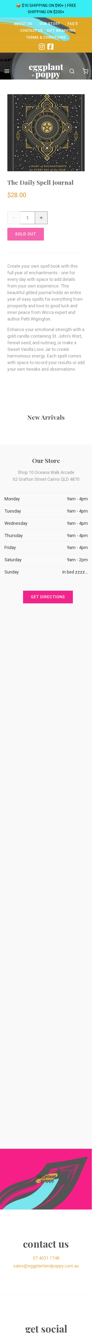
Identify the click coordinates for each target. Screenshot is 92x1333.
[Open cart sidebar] (85, 71)
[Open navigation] (6, 71)
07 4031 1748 (46, 1258)
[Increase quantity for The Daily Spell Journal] (41, 217)
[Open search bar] (72, 71)
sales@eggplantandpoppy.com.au (46, 1265)
